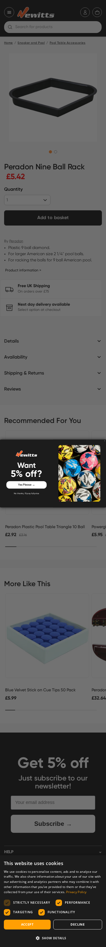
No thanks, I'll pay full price (26, 493)
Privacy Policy (76, 892)
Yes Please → (26, 485)
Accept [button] (27, 924)
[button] (53, 938)
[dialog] (53, 901)
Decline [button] (77, 924)
